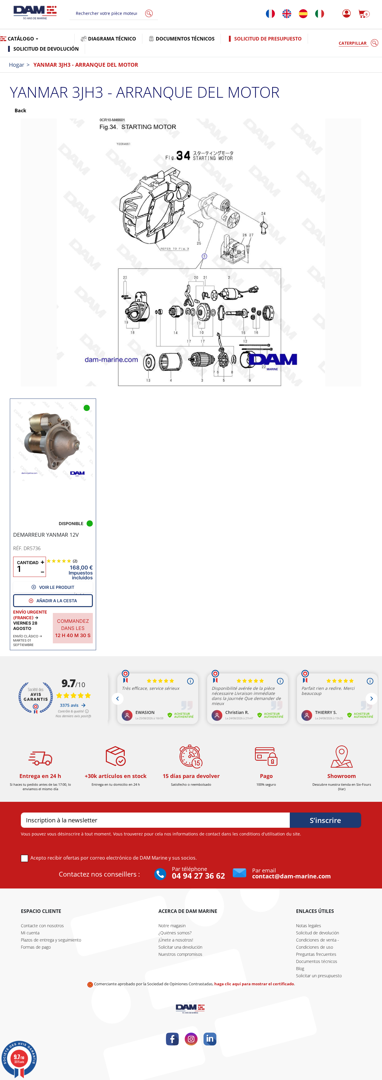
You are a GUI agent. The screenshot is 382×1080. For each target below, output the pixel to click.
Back (19, 110)
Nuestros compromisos (180, 954)
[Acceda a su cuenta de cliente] (345, 14)
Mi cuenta (30, 933)
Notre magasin (172, 925)
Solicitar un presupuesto (319, 975)
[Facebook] (172, 1039)
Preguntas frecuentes (316, 954)
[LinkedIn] (210, 1039)
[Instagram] (191, 1039)
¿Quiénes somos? (175, 933)
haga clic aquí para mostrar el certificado (254, 983)
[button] (364, 13)
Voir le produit (56, 587)
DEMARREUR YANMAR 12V (46, 534)
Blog (300, 968)
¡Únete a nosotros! (175, 940)
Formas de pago (36, 947)
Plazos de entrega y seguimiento (51, 940)
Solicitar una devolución (180, 947)
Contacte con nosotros (42, 925)
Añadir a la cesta (56, 600)
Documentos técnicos (316, 961)
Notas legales (308, 925)
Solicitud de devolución (317, 933)
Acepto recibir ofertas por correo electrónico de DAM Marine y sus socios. (113, 858)
